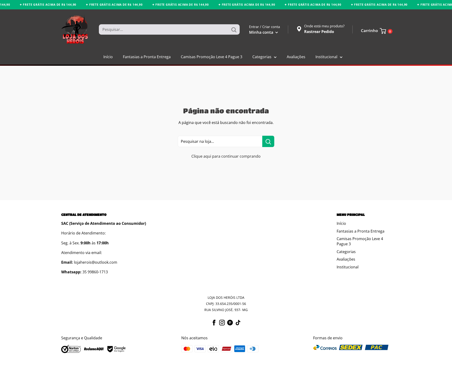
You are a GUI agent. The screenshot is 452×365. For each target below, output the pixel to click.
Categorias (261, 56)
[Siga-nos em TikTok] (238, 322)
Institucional (326, 56)
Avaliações (296, 56)
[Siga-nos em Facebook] (214, 322)
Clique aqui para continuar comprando (226, 156)
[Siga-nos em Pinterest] (230, 322)
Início (108, 56)
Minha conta (261, 32)
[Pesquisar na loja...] (268, 141)
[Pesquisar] (234, 29)
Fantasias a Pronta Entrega (147, 56)
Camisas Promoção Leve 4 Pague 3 (211, 56)
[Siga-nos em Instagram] (222, 322)
